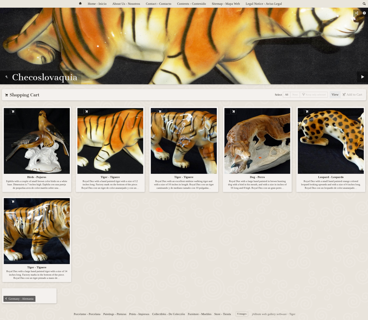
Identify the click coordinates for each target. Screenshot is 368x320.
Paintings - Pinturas (114, 314)
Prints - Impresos (139, 314)
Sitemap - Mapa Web (226, 4)
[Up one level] (6, 77)
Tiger (292, 314)
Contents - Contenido (191, 4)
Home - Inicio (97, 4)
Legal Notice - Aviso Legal (264, 4)
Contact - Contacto (158, 4)
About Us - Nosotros (126, 4)
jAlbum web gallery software (269, 314)
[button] (7, 312)
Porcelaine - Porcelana (87, 314)
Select (278, 94)
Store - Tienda (222, 314)
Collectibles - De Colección (168, 314)
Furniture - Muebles (199, 314)
